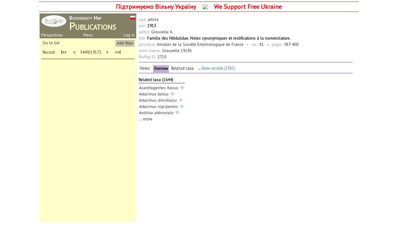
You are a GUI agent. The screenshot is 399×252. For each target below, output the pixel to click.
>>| (117, 52)
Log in (129, 35)
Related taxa (182, 68)
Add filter (125, 43)
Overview (161, 68)
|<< (63, 52)
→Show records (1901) (216, 68)
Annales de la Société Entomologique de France (200, 44)
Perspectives (52, 35)
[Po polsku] (132, 17)
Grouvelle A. (162, 32)
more (147, 119)
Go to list (51, 43)
